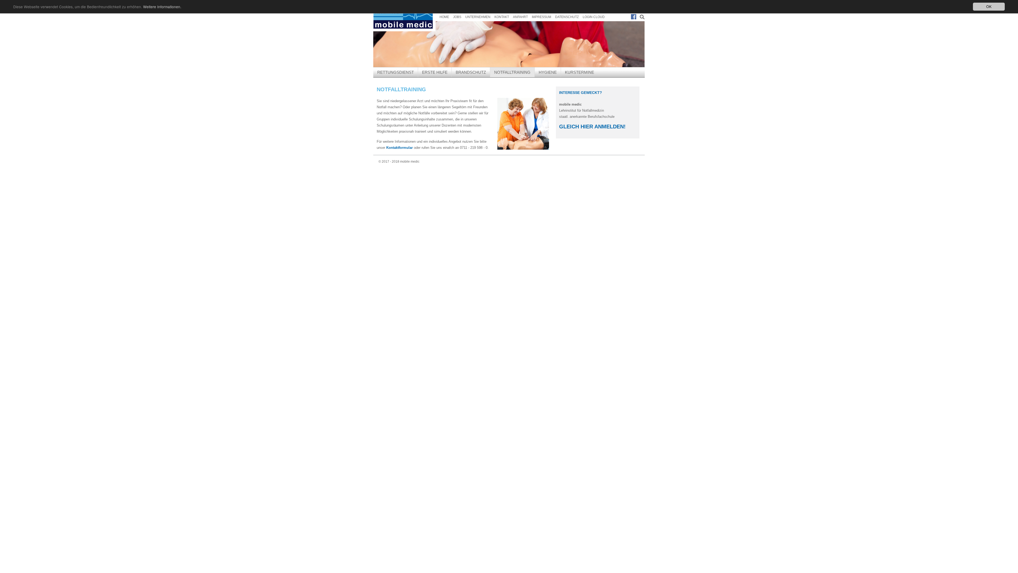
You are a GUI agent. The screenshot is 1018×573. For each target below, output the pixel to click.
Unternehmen (477, 17)
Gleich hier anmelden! (592, 126)
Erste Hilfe (434, 72)
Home (444, 17)
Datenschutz (567, 17)
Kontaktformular (399, 148)
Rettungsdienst (395, 72)
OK (988, 6)
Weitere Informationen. (162, 6)
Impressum (541, 17)
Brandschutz (471, 72)
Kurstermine (579, 72)
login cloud (594, 17)
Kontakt (501, 17)
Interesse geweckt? (580, 92)
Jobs (457, 17)
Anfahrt (520, 17)
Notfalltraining (512, 72)
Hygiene (548, 72)
